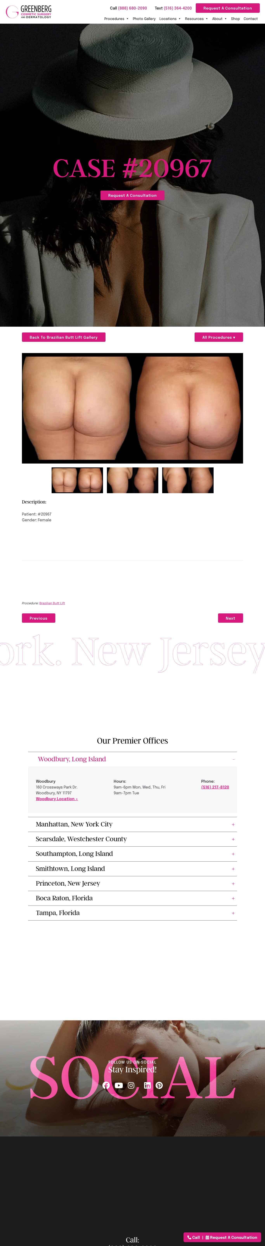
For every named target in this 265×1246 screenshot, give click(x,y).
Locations (168, 18)
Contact (251, 18)
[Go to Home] (28, 12)
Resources (194, 18)
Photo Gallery (144, 18)
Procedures (114, 18)
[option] (132, 408)
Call (196, 1237)
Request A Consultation (228, 7)
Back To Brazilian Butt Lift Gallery (64, 337)
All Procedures (217, 337)
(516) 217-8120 (215, 786)
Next (230, 618)
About (217, 18)
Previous (39, 618)
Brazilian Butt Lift (52, 603)
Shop (235, 18)
